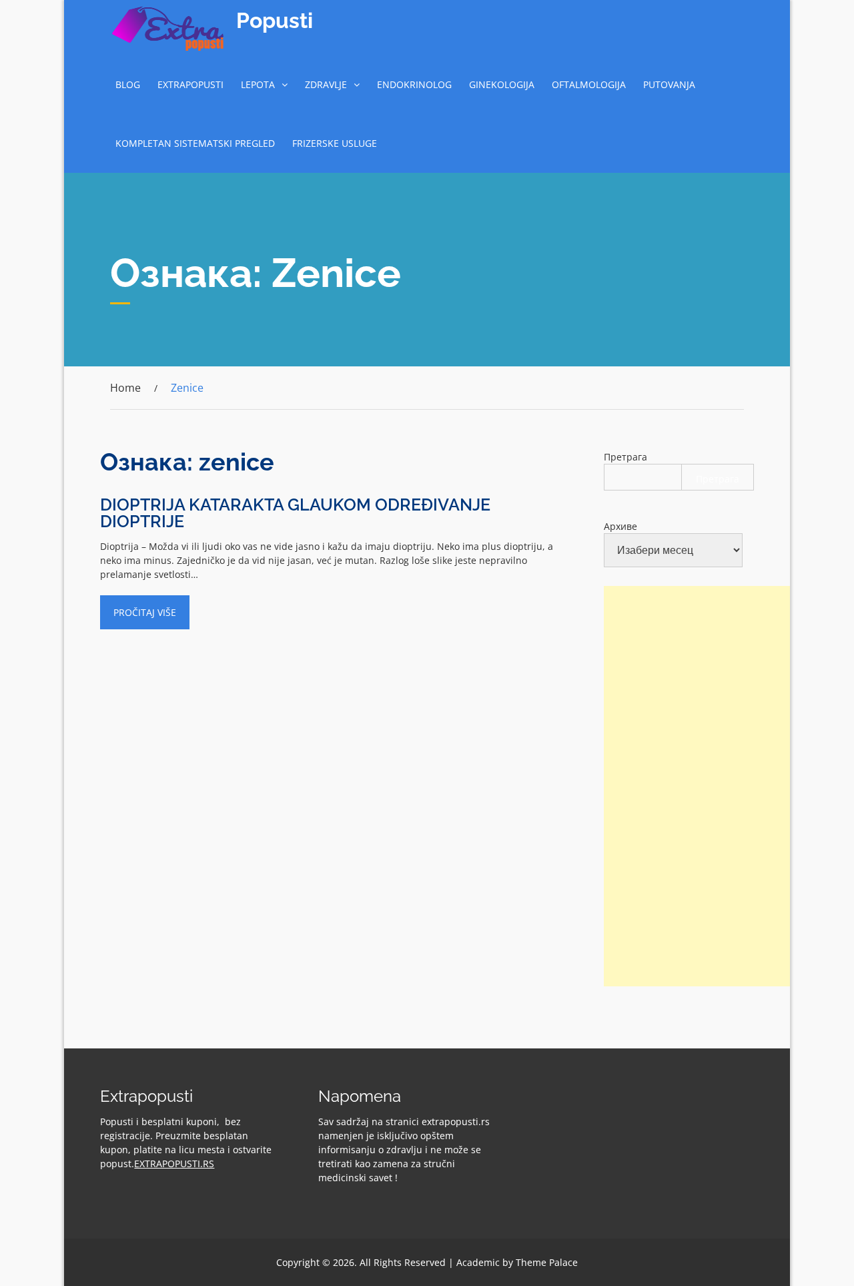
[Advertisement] (704, 786)
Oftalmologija (589, 84)
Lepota (258, 84)
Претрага (625, 456)
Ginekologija (501, 84)
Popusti (274, 20)
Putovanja (669, 84)
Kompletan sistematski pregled (195, 143)
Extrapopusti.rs (174, 1163)
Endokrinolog (414, 84)
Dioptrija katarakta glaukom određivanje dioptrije (295, 513)
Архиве (620, 526)
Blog (127, 84)
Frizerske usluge (334, 143)
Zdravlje (326, 84)
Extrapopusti (190, 84)
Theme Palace (547, 1262)
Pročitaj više (144, 612)
